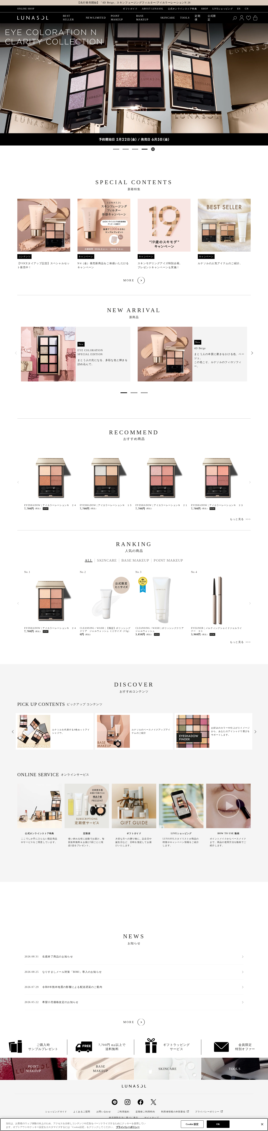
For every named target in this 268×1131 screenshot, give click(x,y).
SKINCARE (107, 560)
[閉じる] (262, 1124)
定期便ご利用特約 (145, 1111)
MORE (129, 280)
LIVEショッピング (222, 8)
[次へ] (250, 482)
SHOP (204, 8)
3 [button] (144, 392)
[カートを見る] (255, 17)
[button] (116, 149)
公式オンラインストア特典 (182, 8)
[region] (134, 1124)
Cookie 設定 (192, 1124)
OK (218, 1124)
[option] (75, 354)
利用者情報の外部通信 (173, 1111)
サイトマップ (151, 1117)
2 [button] (134, 392)
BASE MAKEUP (135, 560)
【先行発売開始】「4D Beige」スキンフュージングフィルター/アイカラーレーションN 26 (134, 2)
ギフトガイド (130, 8)
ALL (88, 560)
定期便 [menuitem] (197, 18)
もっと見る (237, 519)
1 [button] (124, 392)
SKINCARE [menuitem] (167, 17)
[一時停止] (153, 149)
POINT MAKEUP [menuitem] (117, 18)
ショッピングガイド (56, 1111)
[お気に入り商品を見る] (248, 17)
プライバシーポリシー (207, 1111)
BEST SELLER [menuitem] (68, 18)
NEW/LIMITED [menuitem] (96, 17)
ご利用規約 (123, 1111)
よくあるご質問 (81, 1111)
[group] (134, 84)
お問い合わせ (103, 1111)
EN (239, 8)
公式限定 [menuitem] (212, 18)
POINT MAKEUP (168, 560)
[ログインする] (241, 17)
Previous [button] (16, 353)
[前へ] (18, 482)
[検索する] (235, 17)
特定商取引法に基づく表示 (123, 1117)
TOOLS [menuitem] (185, 17)
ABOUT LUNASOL (153, 8)
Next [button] (251, 353)
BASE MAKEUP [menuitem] (142, 18)
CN (246, 8)
